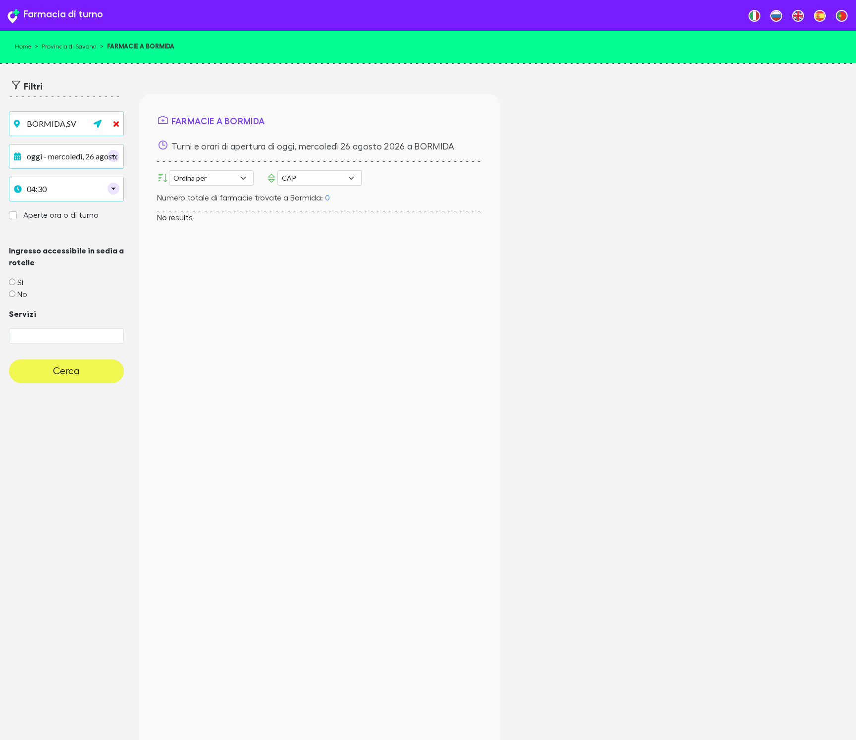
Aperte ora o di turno (61, 215)
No (22, 294)
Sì (20, 283)
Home (23, 46)
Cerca (66, 371)
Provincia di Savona (69, 46)
